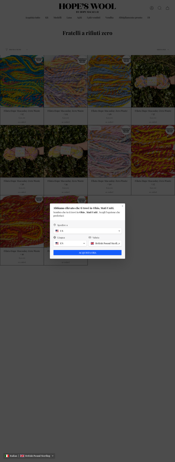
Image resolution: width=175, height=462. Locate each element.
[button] (29, 456)
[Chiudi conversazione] (122, 206)
